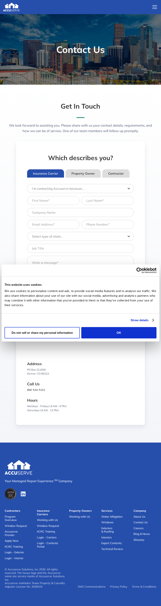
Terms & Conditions (144, 586)
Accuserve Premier (11, 533)
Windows (107, 522)
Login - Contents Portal (47, 545)
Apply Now (11, 540)
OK (119, 332)
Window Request (16, 526)
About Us (139, 516)
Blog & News (142, 534)
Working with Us (47, 520)
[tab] (45, 173)
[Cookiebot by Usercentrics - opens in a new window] (139, 270)
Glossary (139, 540)
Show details (139, 320)
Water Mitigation (112, 516)
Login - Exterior (14, 552)
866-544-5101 (36, 389)
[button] (154, 7)
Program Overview (11, 518)
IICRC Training (14, 546)
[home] (11, 7)
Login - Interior (14, 558)
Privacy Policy (118, 586)
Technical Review (112, 549)
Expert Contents (111, 543)
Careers (139, 528)
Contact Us (141, 522)
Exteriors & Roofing (107, 530)
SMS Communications (91, 586)
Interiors (106, 537)
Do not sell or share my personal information (42, 332)
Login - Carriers (47, 537)
